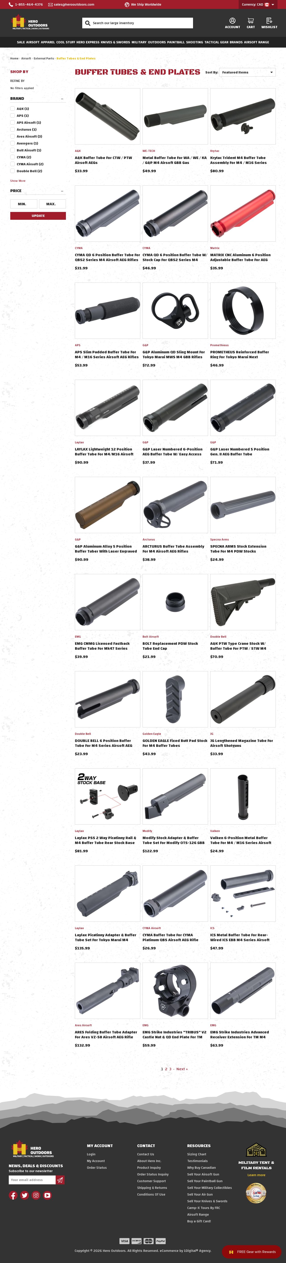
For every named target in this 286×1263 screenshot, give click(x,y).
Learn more (256, 1175)
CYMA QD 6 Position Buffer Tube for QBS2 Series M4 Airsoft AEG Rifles (107, 257)
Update (38, 215)
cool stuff (65, 42)
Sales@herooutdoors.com (74, 4)
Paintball (176, 42)
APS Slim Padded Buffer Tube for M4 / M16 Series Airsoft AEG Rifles (107, 354)
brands (236, 42)
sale (21, 42)
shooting (194, 42)
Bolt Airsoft (29, 150)
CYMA (24, 157)
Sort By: (211, 72)
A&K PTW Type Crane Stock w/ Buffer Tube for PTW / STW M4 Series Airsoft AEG (238, 648)
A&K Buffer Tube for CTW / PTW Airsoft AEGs (103, 160)
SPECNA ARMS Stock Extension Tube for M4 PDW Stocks (238, 549)
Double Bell (29, 171)
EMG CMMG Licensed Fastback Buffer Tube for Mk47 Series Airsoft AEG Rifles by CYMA (102, 648)
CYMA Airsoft (30, 164)
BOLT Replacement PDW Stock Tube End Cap (170, 646)
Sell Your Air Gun (200, 1194)
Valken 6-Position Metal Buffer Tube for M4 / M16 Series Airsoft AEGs (240, 842)
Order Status (97, 1167)
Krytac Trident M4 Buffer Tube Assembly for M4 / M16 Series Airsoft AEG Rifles (238, 162)
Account (232, 27)
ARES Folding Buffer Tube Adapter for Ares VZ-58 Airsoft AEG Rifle (106, 1034)
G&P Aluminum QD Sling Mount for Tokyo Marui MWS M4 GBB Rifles (174, 354)
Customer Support (151, 1181)
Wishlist (269, 27)
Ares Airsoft (29, 136)
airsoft (33, 42)
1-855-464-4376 (29, 4)
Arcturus (27, 129)
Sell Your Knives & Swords (207, 1201)
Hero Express (87, 42)
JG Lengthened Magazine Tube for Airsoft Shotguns (241, 743)
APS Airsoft (29, 123)
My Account (96, 1161)
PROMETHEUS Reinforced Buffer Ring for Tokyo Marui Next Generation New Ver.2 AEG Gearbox (242, 357)
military (139, 42)
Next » (182, 1069)
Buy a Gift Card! (199, 1221)
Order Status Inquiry (152, 1174)
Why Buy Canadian (201, 1167)
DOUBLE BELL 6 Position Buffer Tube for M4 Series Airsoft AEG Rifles (103, 745)
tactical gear (216, 42)
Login (91, 1154)
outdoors (157, 42)
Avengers (27, 143)
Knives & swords (115, 42)
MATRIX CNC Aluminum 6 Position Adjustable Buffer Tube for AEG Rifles (240, 259)
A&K (23, 109)
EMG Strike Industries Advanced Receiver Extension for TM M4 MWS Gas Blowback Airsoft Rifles (241, 1037)
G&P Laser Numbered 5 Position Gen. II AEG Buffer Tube (239, 452)
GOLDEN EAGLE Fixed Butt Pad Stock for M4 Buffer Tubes (175, 743)
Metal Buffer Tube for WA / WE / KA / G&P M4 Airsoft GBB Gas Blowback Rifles (175, 162)
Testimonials (197, 1161)
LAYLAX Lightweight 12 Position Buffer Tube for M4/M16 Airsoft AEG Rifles (104, 454)
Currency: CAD (253, 4)
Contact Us (145, 1154)
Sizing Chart (196, 1154)
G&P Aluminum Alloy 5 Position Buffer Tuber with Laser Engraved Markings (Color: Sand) (106, 551)
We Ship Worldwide (146, 4)
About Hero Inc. (149, 1161)
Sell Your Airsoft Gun (203, 1174)
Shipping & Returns (152, 1187)
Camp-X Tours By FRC (203, 1207)
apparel (48, 42)
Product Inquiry (149, 1167)
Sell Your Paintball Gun (205, 1181)
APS (23, 116)
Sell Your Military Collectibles (209, 1187)
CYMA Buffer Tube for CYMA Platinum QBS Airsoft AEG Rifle (170, 937)
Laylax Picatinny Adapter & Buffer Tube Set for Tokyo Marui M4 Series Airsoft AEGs (105, 940)
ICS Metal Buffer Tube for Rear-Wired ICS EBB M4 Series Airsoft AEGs (239, 940)
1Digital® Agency (197, 1250)
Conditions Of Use (151, 1194)
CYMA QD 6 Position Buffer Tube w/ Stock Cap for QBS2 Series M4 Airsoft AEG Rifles (175, 259)
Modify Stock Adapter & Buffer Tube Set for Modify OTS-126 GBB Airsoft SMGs (174, 842)
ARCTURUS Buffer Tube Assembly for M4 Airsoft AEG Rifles (173, 549)
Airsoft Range (256, 42)
